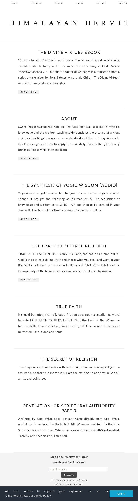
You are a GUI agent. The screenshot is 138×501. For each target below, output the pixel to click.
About (79, 3)
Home (14, 3)
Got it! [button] (121, 493)
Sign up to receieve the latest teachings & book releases (69, 459)
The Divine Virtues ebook (69, 53)
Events (123, 3)
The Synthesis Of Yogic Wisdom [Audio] (69, 185)
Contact (101, 3)
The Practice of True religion (69, 246)
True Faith (69, 307)
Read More (29, 92)
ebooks (59, 3)
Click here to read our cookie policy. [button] (28, 495)
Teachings (36, 3)
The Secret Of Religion (69, 359)
